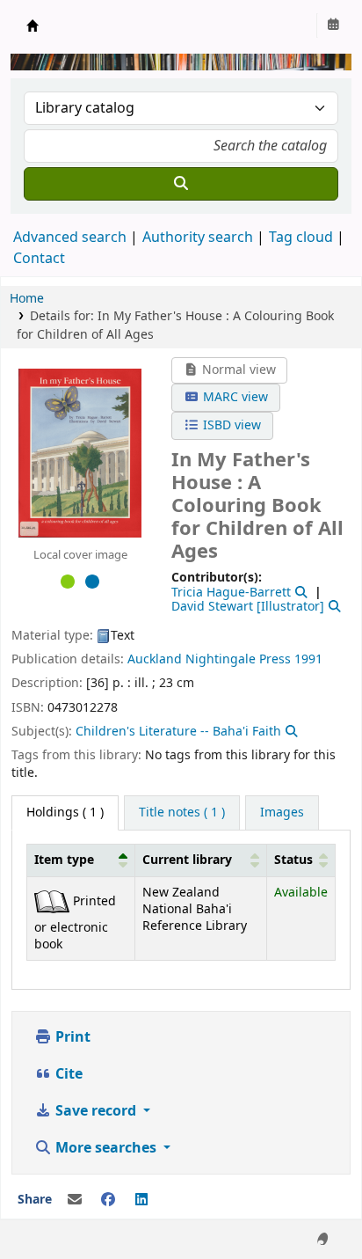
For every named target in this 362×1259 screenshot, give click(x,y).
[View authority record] (299, 592)
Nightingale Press (238, 659)
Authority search (197, 237)
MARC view (233, 397)
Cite (67, 1074)
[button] (123, 860)
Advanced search (70, 237)
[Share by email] (74, 1200)
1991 (308, 659)
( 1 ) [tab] (65, 812)
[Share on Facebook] (108, 1200)
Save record (96, 1111)
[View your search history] (333, 25)
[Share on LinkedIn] (141, 1200)
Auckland (154, 659)
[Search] (181, 184)
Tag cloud (301, 237)
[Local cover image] (80, 453)
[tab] (182, 813)
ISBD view (230, 425)
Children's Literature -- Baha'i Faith (178, 731)
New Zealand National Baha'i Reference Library (32, 25)
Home (27, 298)
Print (71, 1037)
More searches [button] (106, 1148)
